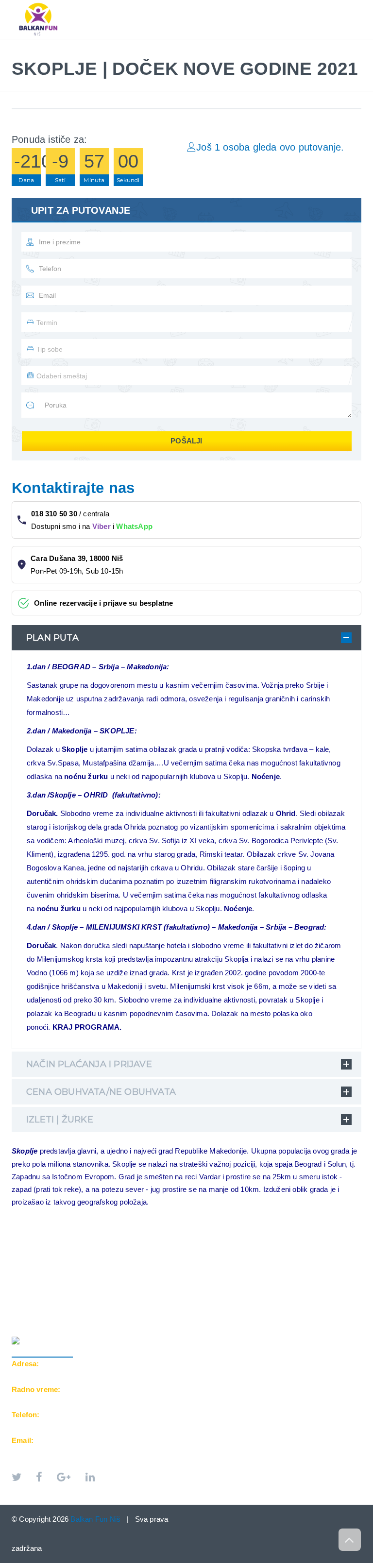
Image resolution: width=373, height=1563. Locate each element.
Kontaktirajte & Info (300, 44)
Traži (30, 54)
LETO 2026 (38, 44)
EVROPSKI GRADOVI (107, 44)
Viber (101, 526)
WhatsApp (134, 526)
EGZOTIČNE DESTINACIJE (200, 44)
